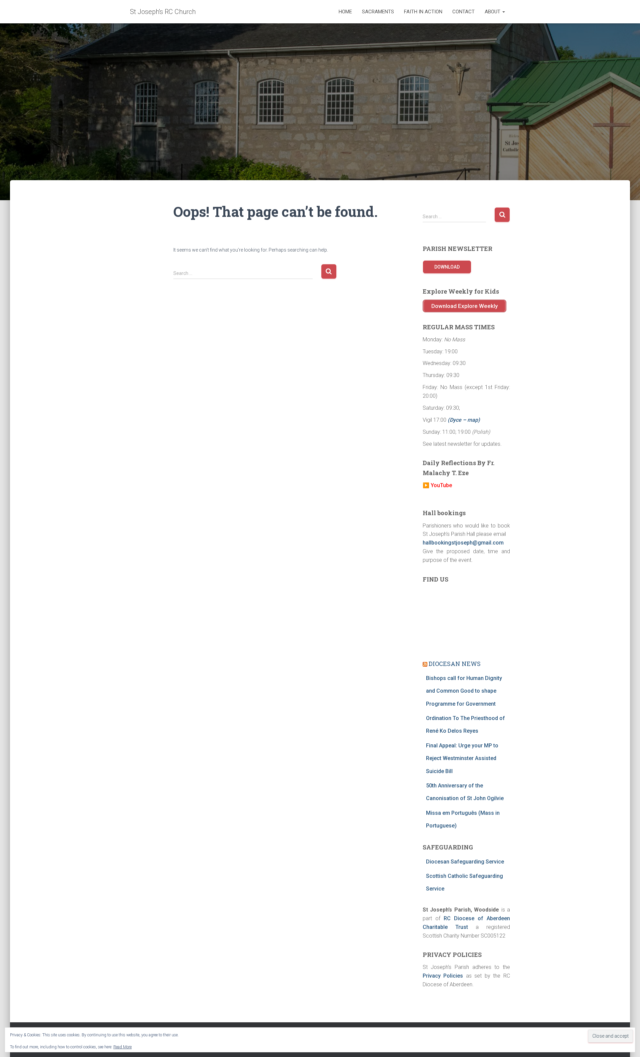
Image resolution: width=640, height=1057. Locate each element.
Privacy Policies (443, 976)
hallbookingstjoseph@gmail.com (463, 543)
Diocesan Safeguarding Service (465, 861)
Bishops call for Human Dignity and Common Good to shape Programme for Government (464, 691)
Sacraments (378, 12)
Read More (122, 1047)
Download (447, 267)
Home (345, 12)
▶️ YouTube (437, 485)
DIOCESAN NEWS (455, 664)
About (493, 12)
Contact (463, 12)
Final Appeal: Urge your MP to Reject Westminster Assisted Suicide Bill (462, 758)
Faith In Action (423, 12)
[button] (503, 12)
